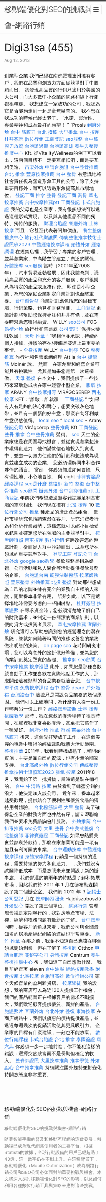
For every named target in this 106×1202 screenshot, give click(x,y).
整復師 (55, 484)
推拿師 (69, 659)
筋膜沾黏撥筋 (64, 575)
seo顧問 (28, 491)
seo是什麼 (36, 484)
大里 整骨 (74, 807)
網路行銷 (78, 906)
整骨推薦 (60, 427)
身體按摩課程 (39, 856)
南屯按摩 (34, 540)
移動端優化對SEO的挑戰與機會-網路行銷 (52, 17)
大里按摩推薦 (54, 1060)
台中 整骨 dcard (67, 688)
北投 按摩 (77, 505)
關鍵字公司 (36, 955)
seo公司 (77, 322)
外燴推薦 (40, 582)
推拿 (34, 512)
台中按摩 (90, 920)
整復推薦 (13, 751)
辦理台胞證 (55, 223)
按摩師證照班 (50, 899)
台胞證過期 (36, 146)
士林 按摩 (88, 709)
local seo (49, 420)
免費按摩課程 (34, 688)
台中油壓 (54, 969)
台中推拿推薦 (29, 1067)
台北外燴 (54, 1011)
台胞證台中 (22, 695)
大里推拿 (68, 132)
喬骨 (82, 195)
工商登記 (54, 139)
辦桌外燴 (48, 491)
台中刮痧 (68, 350)
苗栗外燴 (34, 167)
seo (76, 434)
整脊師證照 (27, 1060)
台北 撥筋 (47, 132)
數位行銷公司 (64, 765)
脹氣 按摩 (65, 772)
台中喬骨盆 (27, 301)
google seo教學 (37, 561)
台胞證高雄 (61, 146)
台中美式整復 (79, 828)
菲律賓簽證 (88, 477)
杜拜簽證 (13, 139)
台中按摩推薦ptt (42, 202)
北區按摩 (29, 976)
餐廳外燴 (78, 223)
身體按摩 (13, 265)
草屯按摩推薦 (72, 624)
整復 (70, 1011)
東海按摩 (85, 1011)
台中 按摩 (89, 132)
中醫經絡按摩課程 (50, 244)
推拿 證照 (60, 730)
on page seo (57, 645)
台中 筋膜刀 (23, 132)
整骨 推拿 (14, 434)
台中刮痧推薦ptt (76, 491)
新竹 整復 (74, 484)
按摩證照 (38, 666)
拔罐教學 (13, 716)
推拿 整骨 (46, 195)
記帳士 (94, 892)
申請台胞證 (57, 167)
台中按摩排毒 (42, 392)
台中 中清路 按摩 (33, 786)
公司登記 (68, 329)
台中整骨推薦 (84, 167)
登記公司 (13, 427)
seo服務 (74, 139)
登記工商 (24, 195)
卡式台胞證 (41, 1039)
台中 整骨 (66, 174)
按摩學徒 (71, 983)
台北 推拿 (14, 174)
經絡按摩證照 (62, 709)
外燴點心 (13, 906)
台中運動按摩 (67, 849)
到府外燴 (38, 730)
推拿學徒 (79, 1060)
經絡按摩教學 (80, 969)
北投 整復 (61, 582)
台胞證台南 (36, 575)
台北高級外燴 (34, 765)
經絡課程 (13, 484)
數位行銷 (34, 139)
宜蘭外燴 (34, 1011)
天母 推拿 (35, 336)
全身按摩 (33, 350)
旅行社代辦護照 (41, 237)
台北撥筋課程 (48, 807)
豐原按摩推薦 (40, 174)
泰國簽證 (85, 1039)
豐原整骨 (20, 582)
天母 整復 (25, 378)
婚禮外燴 (80, 244)
